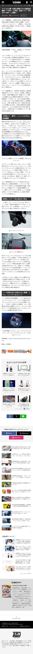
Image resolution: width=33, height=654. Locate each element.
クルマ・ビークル (18, 5)
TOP (3, 5)
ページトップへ (16, 618)
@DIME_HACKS (25, 433)
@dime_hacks (17, 437)
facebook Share (10, 416)
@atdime (10, 433)
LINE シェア (23, 416)
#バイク (23, 15)
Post (16, 416)
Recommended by (19, 408)
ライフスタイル (9, 5)
